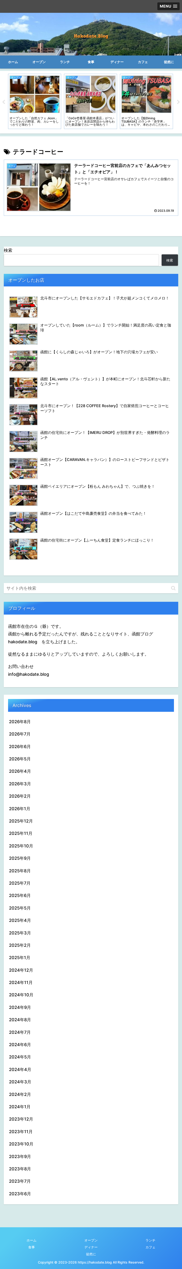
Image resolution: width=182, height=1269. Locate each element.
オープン (91, 1240)
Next (178, 102)
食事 (31, 1247)
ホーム (31, 1240)
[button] (173, 588)
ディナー (91, 1247)
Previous (3, 102)
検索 (8, 250)
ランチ (150, 1240)
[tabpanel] (34, 101)
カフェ (150, 1247)
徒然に (91, 1254)
